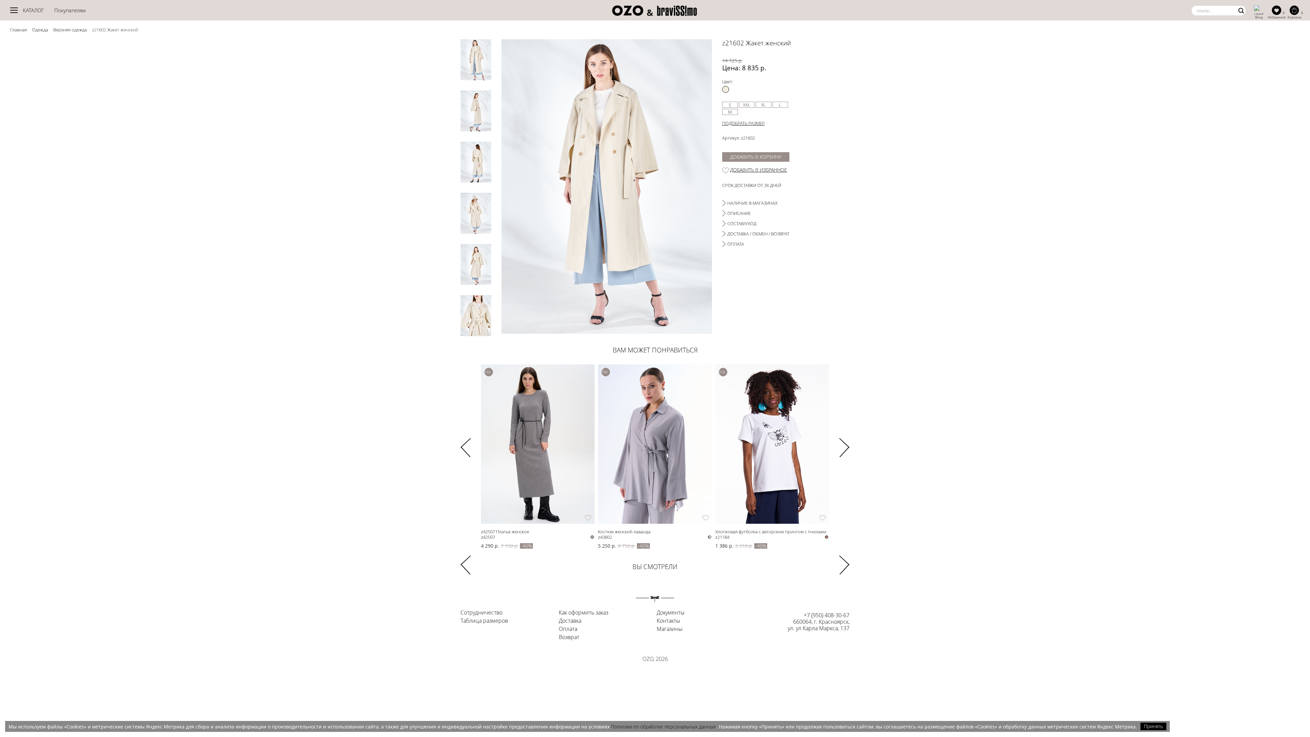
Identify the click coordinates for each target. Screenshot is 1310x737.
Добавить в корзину (755, 157)
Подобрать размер (743, 123)
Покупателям (70, 10)
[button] (844, 443)
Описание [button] (739, 213)
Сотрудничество (482, 612)
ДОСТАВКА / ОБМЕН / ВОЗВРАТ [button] (758, 234)
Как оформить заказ (583, 612)
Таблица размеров (484, 621)
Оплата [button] (735, 244)
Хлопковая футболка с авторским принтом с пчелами (770, 531)
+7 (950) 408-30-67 (826, 615)
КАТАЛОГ (33, 10)
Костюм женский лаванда (624, 531)
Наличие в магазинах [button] (752, 203)
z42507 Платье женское (505, 531)
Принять (1153, 726)
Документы (671, 612)
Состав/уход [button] (741, 223)
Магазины (670, 629)
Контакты (668, 621)
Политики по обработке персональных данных (663, 726)
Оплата (568, 629)
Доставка (570, 621)
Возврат (569, 637)
